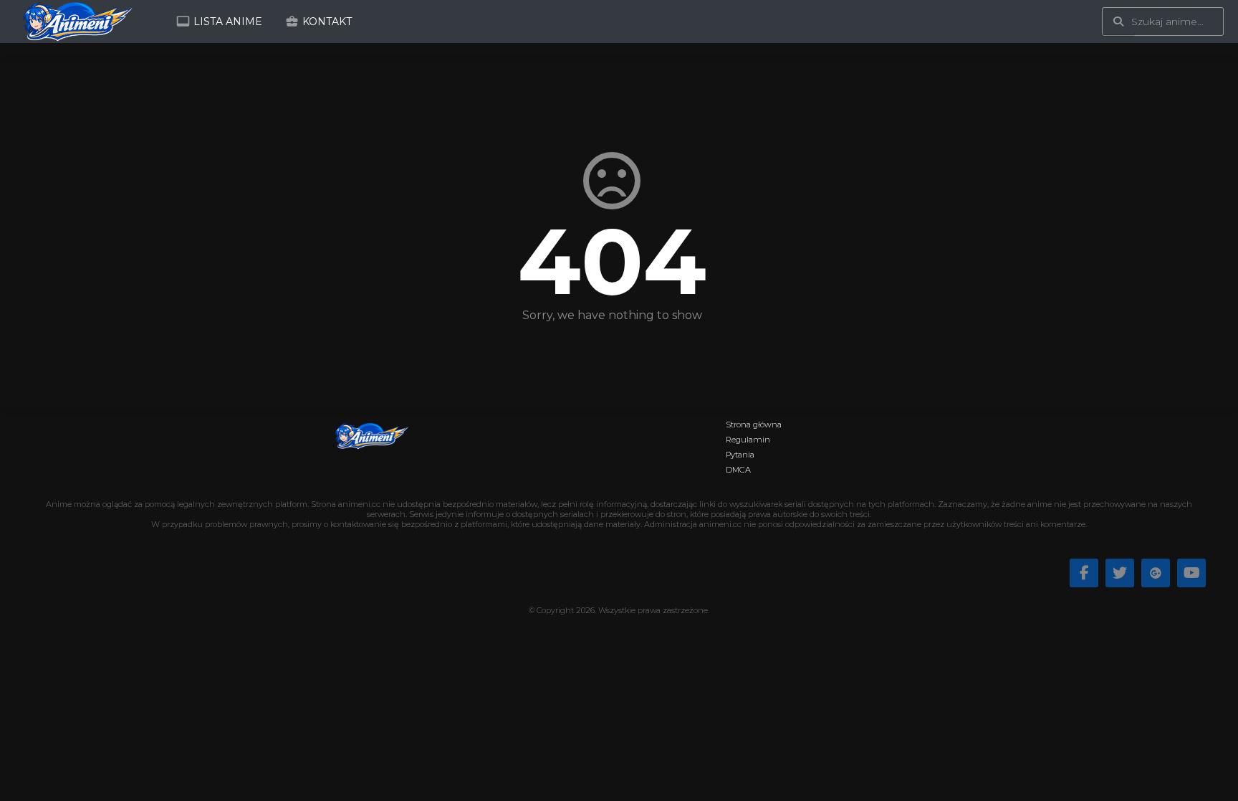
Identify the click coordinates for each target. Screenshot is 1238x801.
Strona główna (754, 425)
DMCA (738, 470)
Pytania (740, 455)
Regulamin (748, 440)
